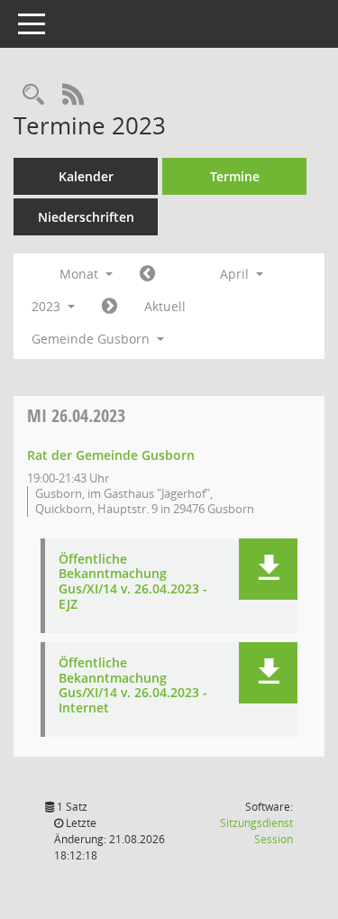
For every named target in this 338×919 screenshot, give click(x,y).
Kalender (86, 176)
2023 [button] (48, 306)
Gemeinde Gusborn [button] (92, 338)
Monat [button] (80, 273)
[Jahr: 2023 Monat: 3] (147, 274)
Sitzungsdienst (256, 831)
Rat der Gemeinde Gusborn (111, 455)
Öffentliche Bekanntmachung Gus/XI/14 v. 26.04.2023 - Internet (133, 686)
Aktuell (165, 306)
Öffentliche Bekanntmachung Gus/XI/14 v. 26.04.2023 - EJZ (133, 582)
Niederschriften (86, 216)
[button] (268, 569)
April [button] (236, 273)
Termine (235, 176)
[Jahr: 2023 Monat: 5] (109, 306)
